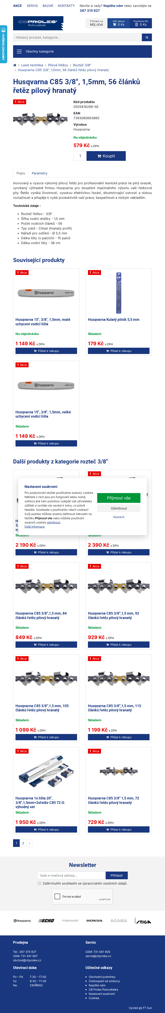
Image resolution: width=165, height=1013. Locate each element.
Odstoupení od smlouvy (104, 981)
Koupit (109, 156)
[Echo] (46, 921)
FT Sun (147, 1008)
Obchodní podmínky (102, 976)
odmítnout (53, 522)
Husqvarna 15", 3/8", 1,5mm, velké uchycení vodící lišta (43, 414)
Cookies (94, 998)
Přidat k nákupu (48, 351)
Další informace (35, 526)
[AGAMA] (119, 921)
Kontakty (66, 6)
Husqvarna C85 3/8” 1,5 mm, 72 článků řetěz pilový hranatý (113, 800)
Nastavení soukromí (102, 993)
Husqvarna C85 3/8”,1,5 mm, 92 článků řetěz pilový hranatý (113, 615)
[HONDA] (95, 921)
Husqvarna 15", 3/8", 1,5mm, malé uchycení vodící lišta (42, 321)
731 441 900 (101, 951)
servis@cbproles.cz (98, 956)
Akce (17, 6)
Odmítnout (119, 508)
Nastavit (118, 517)
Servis (32, 6)
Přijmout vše (119, 498)
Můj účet (96, 23)
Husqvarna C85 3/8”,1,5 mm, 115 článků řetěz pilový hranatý (114, 708)
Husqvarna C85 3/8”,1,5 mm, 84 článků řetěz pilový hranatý (41, 615)
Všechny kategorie (40, 51)
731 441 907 (29, 956)
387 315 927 (90, 10)
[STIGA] (143, 921)
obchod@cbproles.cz (27, 960)
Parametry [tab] (39, 173)
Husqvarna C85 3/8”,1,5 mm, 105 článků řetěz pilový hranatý (42, 708)
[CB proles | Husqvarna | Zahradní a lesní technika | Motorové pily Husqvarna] (14, 65)
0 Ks (119, 23)
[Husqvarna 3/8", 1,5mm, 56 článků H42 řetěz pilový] (40, 119)
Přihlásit (117, 875)
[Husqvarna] (22, 921)
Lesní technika (32, 65)
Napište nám (113, 6)
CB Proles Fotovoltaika (103, 989)
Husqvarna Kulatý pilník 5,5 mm (113, 319)
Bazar (48, 6)
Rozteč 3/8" (82, 65)
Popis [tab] (20, 173)
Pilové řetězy (58, 65)
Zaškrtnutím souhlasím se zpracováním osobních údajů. (85, 883)
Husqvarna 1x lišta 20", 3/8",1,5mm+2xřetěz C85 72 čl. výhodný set (40, 802)
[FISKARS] (70, 921)
